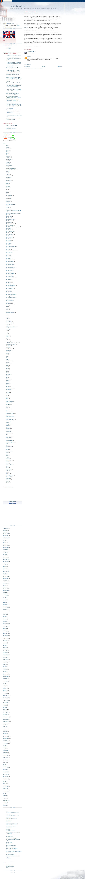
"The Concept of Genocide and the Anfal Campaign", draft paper (13, 68)
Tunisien (7, 461)
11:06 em (28, 54)
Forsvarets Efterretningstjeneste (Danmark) (13, 210)
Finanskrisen (8, 201)
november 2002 (6, 786)
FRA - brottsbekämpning (10, 223)
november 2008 (6, 738)
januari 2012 (5, 673)
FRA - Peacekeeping (9, 276)
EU (6, 193)
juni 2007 (5, 762)
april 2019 (5, 566)
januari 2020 (5, 557)
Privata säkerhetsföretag (10, 419)
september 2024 (6, 528)
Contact (18, 25)
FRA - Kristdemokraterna (10, 259)
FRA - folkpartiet (9, 247)
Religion (7, 422)
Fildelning (8, 199)
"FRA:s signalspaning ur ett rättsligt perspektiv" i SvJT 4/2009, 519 (12, 94)
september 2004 (6, 772)
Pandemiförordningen (10, 401)
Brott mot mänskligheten (10, 168)
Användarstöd (8, 157)
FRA (7, 214)
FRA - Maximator (9, 265)
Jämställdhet (8, 345)
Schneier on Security (9, 852)
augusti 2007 (5, 759)
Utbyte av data (8, 476)
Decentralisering (9, 180)
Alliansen (7, 154)
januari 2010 (5, 714)
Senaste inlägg (27, 66)
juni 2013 (5, 643)
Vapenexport (8, 479)
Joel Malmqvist (8, 827)
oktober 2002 (5, 788)
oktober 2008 (5, 740)
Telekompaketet (9, 451)
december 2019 (6, 559)
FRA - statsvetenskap (9, 288)
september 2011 (6, 680)
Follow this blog (12, 503)
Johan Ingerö (8, 829)
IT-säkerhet (8, 336)
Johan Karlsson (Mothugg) (10, 830)
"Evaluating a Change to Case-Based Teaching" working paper (12, 75)
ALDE (7, 153)
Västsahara (8, 482)
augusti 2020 (5, 551)
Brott (7, 166)
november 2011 (6, 676)
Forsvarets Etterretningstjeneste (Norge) (13, 213)
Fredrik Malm (8, 821)
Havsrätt (7, 311)
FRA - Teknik (8, 291)
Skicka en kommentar (27, 64)
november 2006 (6, 767)
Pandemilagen (8, 402)
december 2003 (6, 774)
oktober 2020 (5, 549)
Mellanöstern (8, 378)
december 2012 (6, 654)
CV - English (8, 47)
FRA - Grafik (8, 249)
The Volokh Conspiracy (10, 854)
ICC (6, 314)
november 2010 (6, 697)
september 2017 (6, 581)
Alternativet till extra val (32, 13)
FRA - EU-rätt (8, 241)
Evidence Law (8, 198)
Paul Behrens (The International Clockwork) (14, 851)
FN (6, 205)
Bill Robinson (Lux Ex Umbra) (11, 818)
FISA (7, 202)
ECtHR (7, 184)
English (7, 190)
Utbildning (8, 473)
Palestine (7, 399)
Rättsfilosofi (8, 430)
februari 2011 (5, 692)
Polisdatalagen (8, 412)
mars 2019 (5, 568)
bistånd (7, 163)
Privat (7, 418)
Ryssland (7, 427)
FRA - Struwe (8, 290)
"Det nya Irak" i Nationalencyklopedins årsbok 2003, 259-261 (13, 118)
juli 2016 (5, 597)
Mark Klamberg (18, 5)
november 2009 (6, 717)
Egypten (7, 186)
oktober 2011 (5, 678)
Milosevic (7, 383)
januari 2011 (5, 693)
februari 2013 (5, 650)
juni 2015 (5, 614)
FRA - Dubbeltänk (9, 237)
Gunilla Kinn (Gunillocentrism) (11, 824)
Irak (6, 330)
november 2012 (6, 655)
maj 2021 (5, 540)
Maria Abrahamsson (9, 843)
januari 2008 (5, 752)
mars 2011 (5, 690)
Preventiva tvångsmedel (10, 416)
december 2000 (6, 800)
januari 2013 (5, 652)
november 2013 (6, 635)
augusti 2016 (5, 595)
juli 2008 (5, 745)
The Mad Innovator (30, 51)
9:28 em (28, 62)
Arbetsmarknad (8, 159)
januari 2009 (5, 735)
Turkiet (7, 463)
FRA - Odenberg (9, 274)
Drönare (7, 183)
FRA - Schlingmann (9, 284)
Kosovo (7, 362)
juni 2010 (5, 705)
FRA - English (8, 240)
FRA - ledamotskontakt (10, 261)
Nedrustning (8, 390)
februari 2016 (5, 604)
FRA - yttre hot (8, 302)
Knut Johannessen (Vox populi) (11, 838)
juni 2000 (5, 803)
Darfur (7, 178)
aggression (8, 150)
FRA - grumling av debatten (11, 250)
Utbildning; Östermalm (10, 475)
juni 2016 (5, 599)
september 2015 (6, 611)
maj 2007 (5, 764)
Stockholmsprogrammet (10, 442)
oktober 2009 (5, 719)
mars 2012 (5, 669)
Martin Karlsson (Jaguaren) (11, 845)
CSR (7, 172)
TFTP (7, 454)
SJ (6, 434)
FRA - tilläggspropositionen (11, 294)
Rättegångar (8, 428)
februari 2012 (5, 671)
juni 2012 (5, 664)
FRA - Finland (8, 243)
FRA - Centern (8, 228)
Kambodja (8, 347)
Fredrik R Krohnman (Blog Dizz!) (12, 823)
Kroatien (7, 365)
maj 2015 (5, 616)
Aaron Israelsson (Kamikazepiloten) (12, 812)
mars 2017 (5, 585)
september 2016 (6, 594)
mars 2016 (5, 602)
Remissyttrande (8, 424)
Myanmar (7, 386)
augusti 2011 (5, 681)
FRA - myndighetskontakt (10, 273)
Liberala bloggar (9, 842)
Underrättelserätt (9, 127)
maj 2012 (5, 666)
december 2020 (6, 545)
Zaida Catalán (8, 858)
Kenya (7, 354)
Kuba (7, 366)
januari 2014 (5, 631)
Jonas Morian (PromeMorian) (11, 835)
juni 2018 (5, 575)
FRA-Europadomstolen (10, 305)
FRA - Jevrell (8, 256)
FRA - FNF (8, 244)
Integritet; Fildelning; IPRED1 (11, 326)
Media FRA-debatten (9, 129)
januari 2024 (5, 530)
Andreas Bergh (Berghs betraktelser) (12, 815)
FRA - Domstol (8, 235)
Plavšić (7, 407)
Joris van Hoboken (9, 836)
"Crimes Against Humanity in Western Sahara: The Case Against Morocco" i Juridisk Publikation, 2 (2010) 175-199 (13, 72)
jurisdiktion (8, 341)
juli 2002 (5, 793)
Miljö (7, 381)
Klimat (7, 357)
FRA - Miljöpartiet (9, 270)
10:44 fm (39, 45)
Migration (7, 380)
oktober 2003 (5, 778)
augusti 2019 (5, 563)
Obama (7, 398)
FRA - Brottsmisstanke (10, 225)
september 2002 (6, 790)
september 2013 (6, 638)
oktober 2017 (5, 580)
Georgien (7, 308)
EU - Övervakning (9, 195)
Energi (7, 189)
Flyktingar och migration (10, 204)
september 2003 (6, 779)
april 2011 (5, 688)
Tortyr (7, 457)
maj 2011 (5, 686)
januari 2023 (5, 532)
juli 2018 (5, 573)
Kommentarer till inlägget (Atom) (36, 68)
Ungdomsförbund (9, 469)
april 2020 (5, 556)
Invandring (8, 329)
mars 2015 (5, 619)
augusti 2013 (5, 640)
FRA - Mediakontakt (9, 268)
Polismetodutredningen (10, 413)
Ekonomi (7, 187)
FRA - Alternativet (9, 220)
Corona (7, 171)
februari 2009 (5, 733)
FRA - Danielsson (9, 229)
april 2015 (5, 618)
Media (7, 377)
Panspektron (8, 404)
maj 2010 (5, 707)
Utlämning (8, 478)
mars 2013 (5, 649)
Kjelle (28, 56)
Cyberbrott (8, 174)
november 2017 (6, 578)
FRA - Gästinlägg (9, 252)
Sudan (7, 443)
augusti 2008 (5, 743)
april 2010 (5, 709)
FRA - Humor (8, 255)
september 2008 (6, 741)
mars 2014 (5, 630)
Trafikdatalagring (9, 460)
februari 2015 (5, 621)
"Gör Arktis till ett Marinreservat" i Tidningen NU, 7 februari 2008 (12, 99)
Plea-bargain (8, 408)
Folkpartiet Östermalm (10, 866)
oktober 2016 (5, 592)
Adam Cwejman (9, 814)
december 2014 (6, 623)
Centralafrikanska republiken (11, 169)
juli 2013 (5, 642)
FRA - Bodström (9, 222)
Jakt (6, 338)
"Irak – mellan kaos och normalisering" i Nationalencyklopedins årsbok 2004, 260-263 (14, 115)
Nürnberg (7, 396)
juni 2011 (5, 685)
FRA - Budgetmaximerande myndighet (13, 226)
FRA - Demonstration (9, 234)
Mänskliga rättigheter (10, 387)
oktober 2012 (5, 657)
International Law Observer (11, 826)
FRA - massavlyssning (10, 264)
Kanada (7, 351)
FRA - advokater (9, 216)
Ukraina (7, 467)
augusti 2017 (5, 583)
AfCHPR (7, 147)
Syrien (7, 445)
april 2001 (5, 798)
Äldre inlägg (60, 66)
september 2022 (6, 537)
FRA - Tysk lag (8, 299)
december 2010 (6, 695)
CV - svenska (8, 48)
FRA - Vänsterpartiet (9, 300)
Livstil (7, 371)
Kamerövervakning (9, 348)
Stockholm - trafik (9, 440)
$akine (7, 811)
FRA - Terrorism (9, 293)
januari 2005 (5, 771)
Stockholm (8, 439)
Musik (7, 384)
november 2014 (6, 624)
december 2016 (6, 588)
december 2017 (6, 576)
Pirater (7, 406)
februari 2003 (5, 784)
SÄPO (7, 448)
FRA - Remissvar (9, 281)
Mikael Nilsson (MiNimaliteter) (11, 848)
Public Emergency (9, 421)
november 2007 (6, 755)
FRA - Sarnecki (8, 282)
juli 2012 (5, 662)
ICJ (6, 315)
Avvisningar (8, 162)
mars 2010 (5, 711)
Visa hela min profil (7, 27)
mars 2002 (5, 797)
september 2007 (6, 757)
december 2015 (6, 606)
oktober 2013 (5, 637)
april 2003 (5, 783)
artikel (25, 27)
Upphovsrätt (8, 470)
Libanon (7, 368)
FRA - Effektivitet (9, 238)
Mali (7, 375)
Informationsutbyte (9, 323)
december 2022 (6, 533)
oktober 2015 (5, 609)
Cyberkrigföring (9, 175)
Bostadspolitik (8, 165)
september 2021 (6, 538)
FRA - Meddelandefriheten (10, 267)
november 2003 (6, 776)
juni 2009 (5, 726)
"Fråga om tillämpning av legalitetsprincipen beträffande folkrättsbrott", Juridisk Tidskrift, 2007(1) (14, 111)
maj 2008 (5, 748)
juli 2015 (5, 612)
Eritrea (7, 192)
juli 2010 (5, 704)
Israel (7, 333)
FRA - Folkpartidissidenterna (11, 246)
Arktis (7, 160)
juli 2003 (5, 781)
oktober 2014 (5, 626)
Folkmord (7, 207)
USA (7, 472)
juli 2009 (5, 724)
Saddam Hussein (9, 433)
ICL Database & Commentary (11, 867)
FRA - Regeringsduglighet (10, 278)
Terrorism (7, 452)
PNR (7, 410)
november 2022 (6, 535)
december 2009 (6, 716)
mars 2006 (5, 769)
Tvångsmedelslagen (9, 464)
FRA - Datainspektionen (10, 231)
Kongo (7, 359)
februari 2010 (5, 712)
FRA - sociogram (9, 287)
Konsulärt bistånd (9, 360)
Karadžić (7, 353)
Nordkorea (8, 393)
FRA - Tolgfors (8, 296)
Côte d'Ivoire (8, 177)
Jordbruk (7, 339)
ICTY (7, 318)
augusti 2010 (5, 702)
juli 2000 (5, 802)
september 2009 (6, 721)
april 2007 (5, 766)
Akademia (7, 151)
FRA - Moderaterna (9, 272)
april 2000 (5, 805)
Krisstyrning (8, 363)
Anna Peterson (8, 817)
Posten (7, 415)
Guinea (7, 309)
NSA (7, 395)
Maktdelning (8, 374)
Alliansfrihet (8, 156)
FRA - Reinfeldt (9, 279)
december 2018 (6, 571)
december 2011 (6, 674)
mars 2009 (5, 731)
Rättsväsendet (8, 431)
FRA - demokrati (9, 232)
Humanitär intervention (10, 312)
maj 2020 (5, 554)
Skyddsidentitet (9, 437)
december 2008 (6, 736)
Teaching (7, 449)
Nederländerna (8, 389)
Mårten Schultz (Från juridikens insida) (13, 849)
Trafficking (8, 458)
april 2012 (5, 667)
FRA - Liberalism (9, 262)
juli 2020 (5, 552)
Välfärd (7, 481)
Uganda (7, 466)
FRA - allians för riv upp (10, 219)
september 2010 (6, 700)
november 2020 (6, 547)
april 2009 (5, 729)
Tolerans (7, 455)
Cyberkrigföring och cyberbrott (11, 125)
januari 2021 (5, 544)
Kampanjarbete (8, 350)
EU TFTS (7, 196)
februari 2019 (5, 569)
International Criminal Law (11, 327)
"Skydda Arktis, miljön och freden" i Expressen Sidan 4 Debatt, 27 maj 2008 (13, 97)
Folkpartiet (8, 209)
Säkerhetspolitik (9, 446)
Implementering (9, 321)
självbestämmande (9, 436)
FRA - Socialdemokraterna (10, 285)
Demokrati (8, 181)
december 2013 (6, 633)
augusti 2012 (5, 661)
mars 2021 (5, 542)
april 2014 (5, 628)
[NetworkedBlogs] (12, 501)
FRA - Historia (8, 253)
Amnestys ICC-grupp (9, 864)
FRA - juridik (8, 258)
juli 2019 (5, 564)
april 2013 (5, 647)
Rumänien (8, 425)
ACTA (7, 145)
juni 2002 (5, 795)
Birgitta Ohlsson (9, 820)
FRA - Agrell (8, 217)
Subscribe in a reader (7, 42)
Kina (7, 356)
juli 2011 (5, 683)
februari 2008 (5, 750)
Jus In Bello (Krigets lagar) (10, 344)
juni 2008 (5, 747)
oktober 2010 (5, 698)
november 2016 (6, 590)
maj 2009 (5, 728)
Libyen (7, 369)
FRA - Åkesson (8, 303)
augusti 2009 (5, 723)
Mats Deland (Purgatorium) (11, 846)
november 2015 (6, 607)
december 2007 (6, 754)
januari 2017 (5, 587)
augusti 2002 (5, 791)
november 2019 (6, 561)
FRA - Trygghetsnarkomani (11, 297)
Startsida (43, 66)
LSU (6, 372)
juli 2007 (5, 760)
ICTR (7, 317)
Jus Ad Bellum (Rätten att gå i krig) (12, 342)
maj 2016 (5, 600)
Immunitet (8, 320)
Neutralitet (8, 392)
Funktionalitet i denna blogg (11, 128)
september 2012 (6, 659)
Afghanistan (8, 148)
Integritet (7, 324)
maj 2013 (5, 645)
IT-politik (7, 335)
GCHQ (7, 306)
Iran (6, 332)
